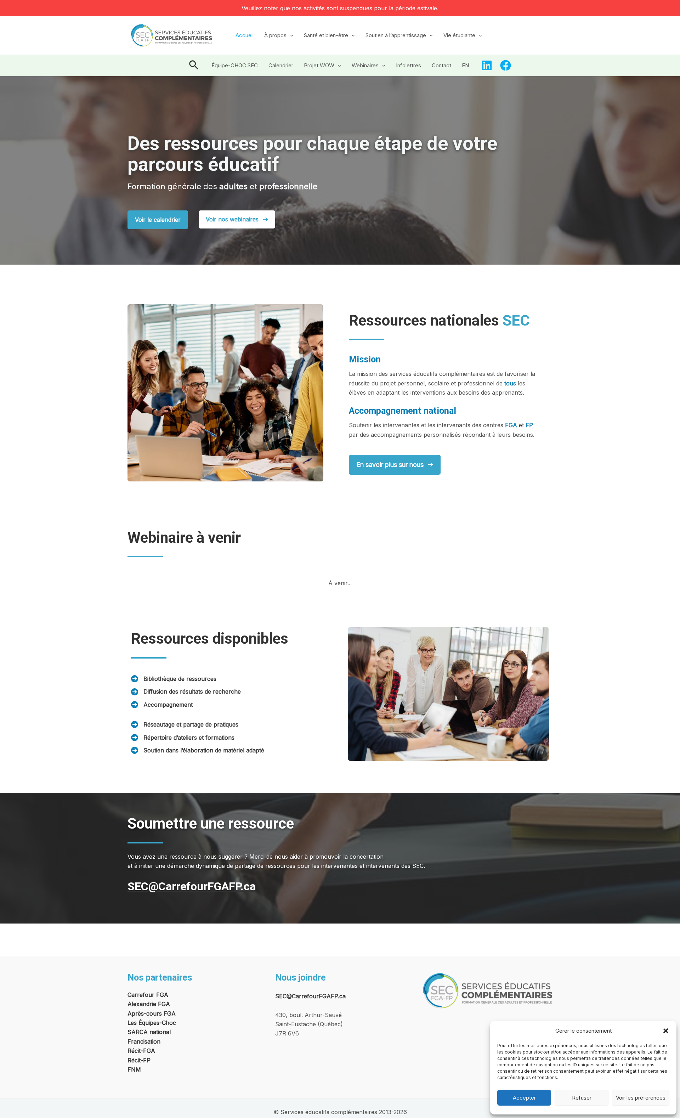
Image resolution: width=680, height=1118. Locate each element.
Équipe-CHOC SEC (234, 65)
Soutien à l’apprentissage (396, 35)
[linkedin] (486, 65)
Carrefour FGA (148, 994)
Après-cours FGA (152, 1013)
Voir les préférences (640, 1097)
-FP (146, 1060)
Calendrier (280, 65)
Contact (441, 65)
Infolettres (408, 65)
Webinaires (365, 65)
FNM (134, 1069)
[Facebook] (505, 65)
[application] (290, 35)
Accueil (245, 35)
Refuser (581, 1097)
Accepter (524, 1097)
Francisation (144, 1041)
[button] (665, 1030)
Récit (134, 1060)
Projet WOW (319, 65)
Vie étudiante (459, 35)
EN (465, 65)
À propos (275, 35)
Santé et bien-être (326, 35)
